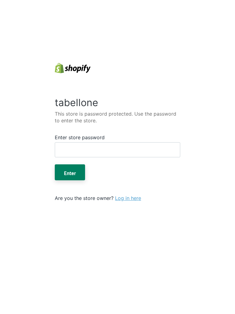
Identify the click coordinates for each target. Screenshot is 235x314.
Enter (70, 172)
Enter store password (80, 137)
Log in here (128, 198)
